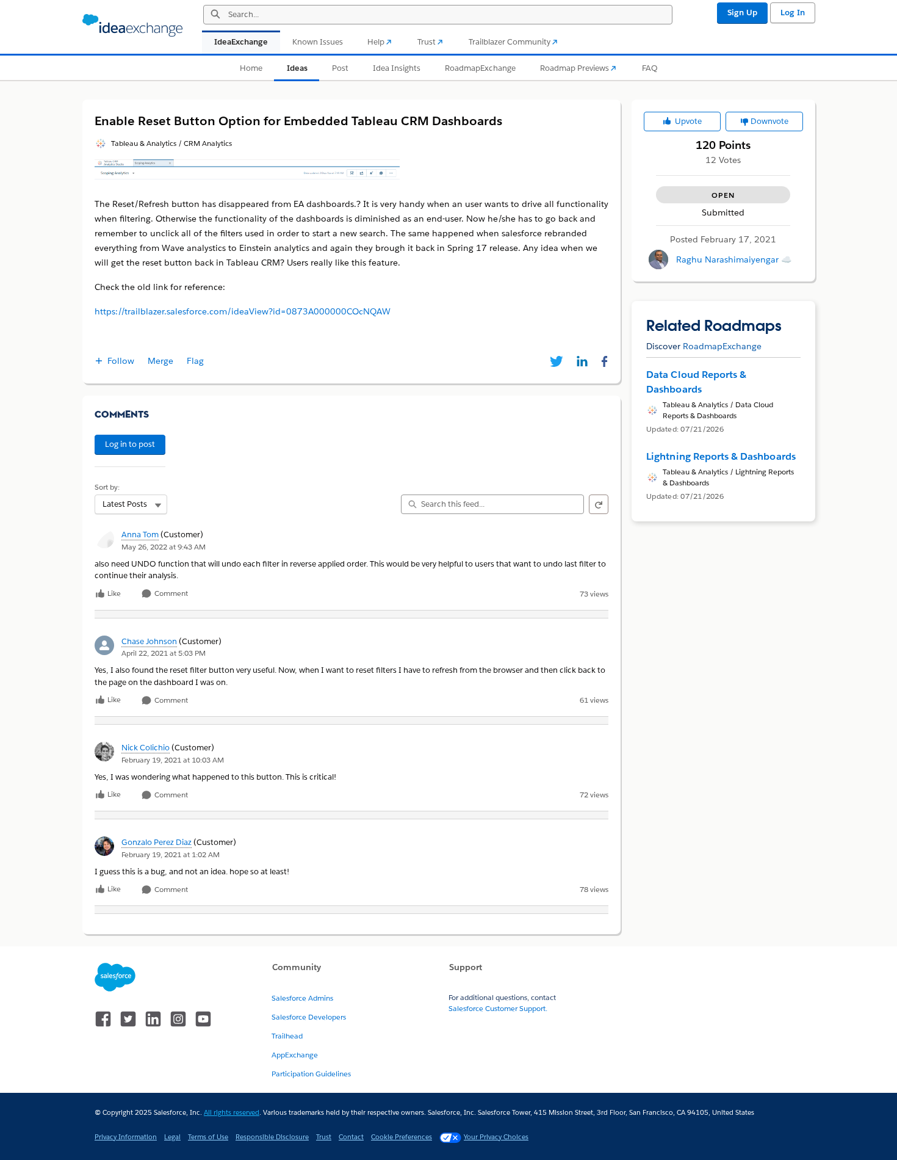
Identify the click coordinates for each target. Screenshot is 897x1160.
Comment (170, 593)
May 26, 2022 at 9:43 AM (163, 547)
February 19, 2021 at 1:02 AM (170, 854)
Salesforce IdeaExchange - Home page (132, 25)
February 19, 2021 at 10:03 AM (172, 760)
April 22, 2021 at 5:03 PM (163, 653)
